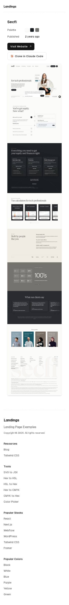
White (7, 570)
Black (7, 564)
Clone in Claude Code (29, 56)
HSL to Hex (10, 484)
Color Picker (11, 501)
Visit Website (19, 46)
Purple (7, 582)
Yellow (8, 588)
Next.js (8, 524)
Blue (6, 576)
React (7, 518)
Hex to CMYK (12, 489)
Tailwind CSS (11, 455)
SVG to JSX (11, 472)
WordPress (10, 536)
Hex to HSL (10, 478)
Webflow (9, 530)
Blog (6, 449)
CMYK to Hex (12, 495)
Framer (8, 548)
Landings (10, 6)
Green (7, 594)
